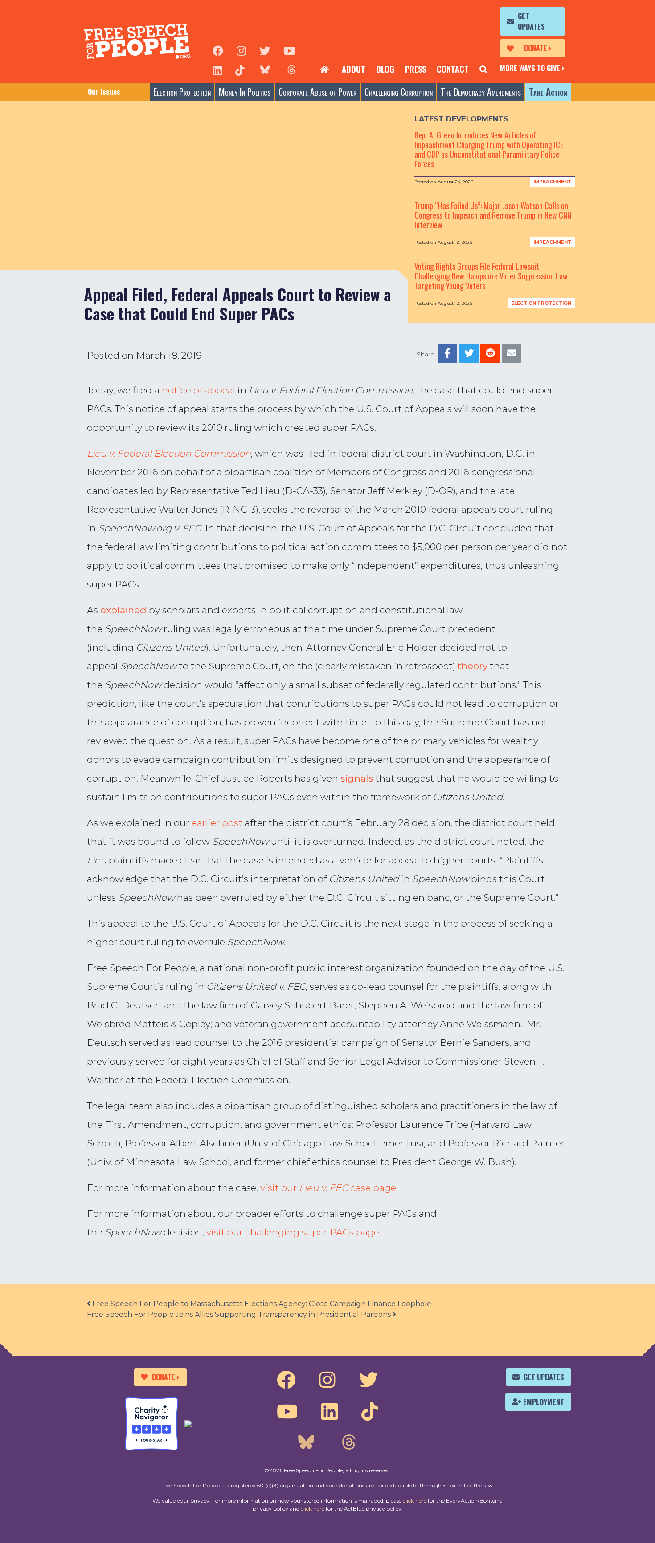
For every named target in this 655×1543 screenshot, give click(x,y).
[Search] (483, 69)
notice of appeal (198, 390)
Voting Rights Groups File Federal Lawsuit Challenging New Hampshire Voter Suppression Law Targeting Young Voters (491, 275)
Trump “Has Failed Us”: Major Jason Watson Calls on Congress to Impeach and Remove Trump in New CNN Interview (492, 215)
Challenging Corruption (398, 91)
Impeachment (552, 182)
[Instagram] (241, 49)
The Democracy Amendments (481, 91)
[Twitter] (264, 49)
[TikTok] (240, 69)
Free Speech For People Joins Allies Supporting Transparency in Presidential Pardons (240, 1314)
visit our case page (328, 1187)
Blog (385, 69)
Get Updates (531, 21)
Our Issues (104, 91)
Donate (535, 48)
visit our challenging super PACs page (292, 1232)
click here (414, 1500)
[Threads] (291, 69)
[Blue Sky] (265, 69)
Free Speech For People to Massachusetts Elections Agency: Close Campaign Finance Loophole (260, 1304)
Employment (543, 1402)
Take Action (548, 91)
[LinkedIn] (217, 69)
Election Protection (182, 91)
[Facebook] (218, 49)
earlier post (217, 822)
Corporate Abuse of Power (317, 91)
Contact (453, 69)
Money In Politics (244, 91)
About (353, 69)
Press (415, 69)
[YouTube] (289, 49)
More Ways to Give (530, 68)
